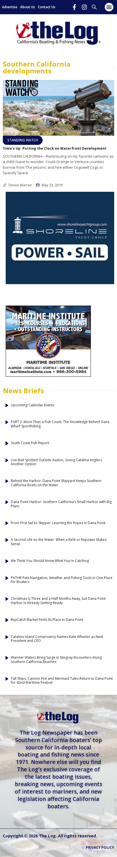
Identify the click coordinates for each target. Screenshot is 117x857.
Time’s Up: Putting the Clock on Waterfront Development (54, 149)
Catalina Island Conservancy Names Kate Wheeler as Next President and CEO (57, 639)
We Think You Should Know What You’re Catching (50, 561)
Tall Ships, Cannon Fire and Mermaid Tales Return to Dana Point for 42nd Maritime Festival (62, 681)
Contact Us (46, 7)
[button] (109, 7)
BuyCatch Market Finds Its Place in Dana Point (47, 620)
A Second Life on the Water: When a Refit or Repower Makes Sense (58, 542)
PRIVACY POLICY (100, 847)
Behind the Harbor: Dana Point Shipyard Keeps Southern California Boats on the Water (56, 483)
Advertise (9, 7)
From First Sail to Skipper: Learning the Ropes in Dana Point (58, 523)
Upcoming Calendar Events (32, 405)
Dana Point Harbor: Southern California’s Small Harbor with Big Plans (61, 504)
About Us (27, 7)
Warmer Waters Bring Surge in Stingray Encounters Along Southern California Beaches (56, 660)
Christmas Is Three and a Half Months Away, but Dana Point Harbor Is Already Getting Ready (58, 601)
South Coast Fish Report (30, 443)
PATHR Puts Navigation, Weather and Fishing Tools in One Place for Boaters (61, 580)
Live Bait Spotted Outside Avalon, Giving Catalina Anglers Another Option (56, 462)
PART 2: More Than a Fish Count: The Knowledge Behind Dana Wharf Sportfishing (60, 424)
